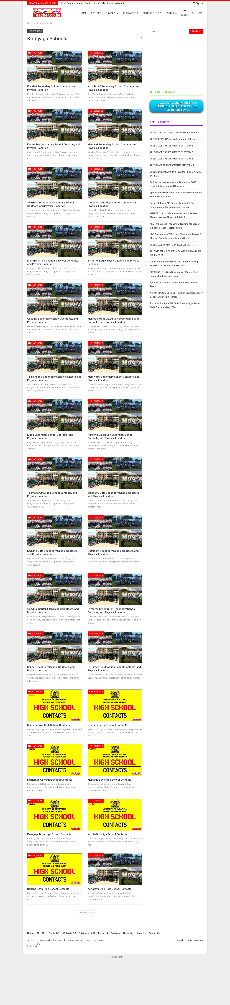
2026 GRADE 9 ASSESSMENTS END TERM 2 (171, 158)
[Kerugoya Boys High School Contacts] (54, 815)
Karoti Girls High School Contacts (107, 834)
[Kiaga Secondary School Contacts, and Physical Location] (54, 415)
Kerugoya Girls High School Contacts (109, 888)
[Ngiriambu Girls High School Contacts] (54, 760)
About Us (141, 933)
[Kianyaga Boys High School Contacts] (115, 760)
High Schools (35, 53)
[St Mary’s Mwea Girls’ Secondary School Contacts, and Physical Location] (115, 589)
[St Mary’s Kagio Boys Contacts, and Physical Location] (115, 241)
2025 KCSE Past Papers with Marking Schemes (173, 139)
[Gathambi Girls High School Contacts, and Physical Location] (115, 183)
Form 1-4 (171, 13)
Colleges (115, 933)
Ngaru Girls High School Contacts (107, 725)
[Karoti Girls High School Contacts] (115, 815)
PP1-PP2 (96, 13)
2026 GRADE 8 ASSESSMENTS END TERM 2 (171, 152)
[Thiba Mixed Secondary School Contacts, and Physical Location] (54, 357)
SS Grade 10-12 (152, 13)
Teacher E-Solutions (194, 940)
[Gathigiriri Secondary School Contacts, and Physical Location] (115, 531)
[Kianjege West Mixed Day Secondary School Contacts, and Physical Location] (115, 299)
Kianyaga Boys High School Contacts (109, 779)
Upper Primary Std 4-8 (71, 3)
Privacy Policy (90, 940)
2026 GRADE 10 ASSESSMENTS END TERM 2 (172, 165)
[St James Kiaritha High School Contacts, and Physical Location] (115, 647)
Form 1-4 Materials (117, 3)
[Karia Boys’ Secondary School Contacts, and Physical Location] (115, 67)
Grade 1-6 (112, 13)
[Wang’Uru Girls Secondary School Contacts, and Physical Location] (115, 473)
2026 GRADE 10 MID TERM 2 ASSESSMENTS (172, 245)
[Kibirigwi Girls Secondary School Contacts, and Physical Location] (54, 241)
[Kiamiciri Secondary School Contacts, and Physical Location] (115, 125)
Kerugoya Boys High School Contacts (49, 834)
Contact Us (154, 933)
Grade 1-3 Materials (95, 3)
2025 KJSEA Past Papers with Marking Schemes (174, 132)
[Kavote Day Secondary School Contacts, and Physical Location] (54, 125)
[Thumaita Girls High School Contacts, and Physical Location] (54, 473)
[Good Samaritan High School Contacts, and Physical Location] (54, 589)
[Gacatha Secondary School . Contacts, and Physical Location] (54, 299)
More (184, 15)
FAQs (100, 940)
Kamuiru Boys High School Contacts (48, 725)
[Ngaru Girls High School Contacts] (115, 705)
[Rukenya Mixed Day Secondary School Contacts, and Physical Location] (115, 415)
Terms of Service (74, 940)
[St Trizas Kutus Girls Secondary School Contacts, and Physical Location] (54, 183)
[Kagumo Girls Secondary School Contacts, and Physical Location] (54, 531)
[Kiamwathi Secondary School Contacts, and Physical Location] (115, 357)
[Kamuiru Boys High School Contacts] (54, 705)
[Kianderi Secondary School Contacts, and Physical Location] (54, 67)
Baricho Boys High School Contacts (48, 888)
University (128, 933)
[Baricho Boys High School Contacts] (54, 869)
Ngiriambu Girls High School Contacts (49, 779)
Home (83, 13)
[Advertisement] (173, 61)
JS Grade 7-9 (130, 13)
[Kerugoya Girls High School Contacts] (115, 869)
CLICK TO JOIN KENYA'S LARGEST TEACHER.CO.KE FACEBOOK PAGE (176, 106)
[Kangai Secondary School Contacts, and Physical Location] (54, 647)
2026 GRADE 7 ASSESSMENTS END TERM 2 (171, 145)
